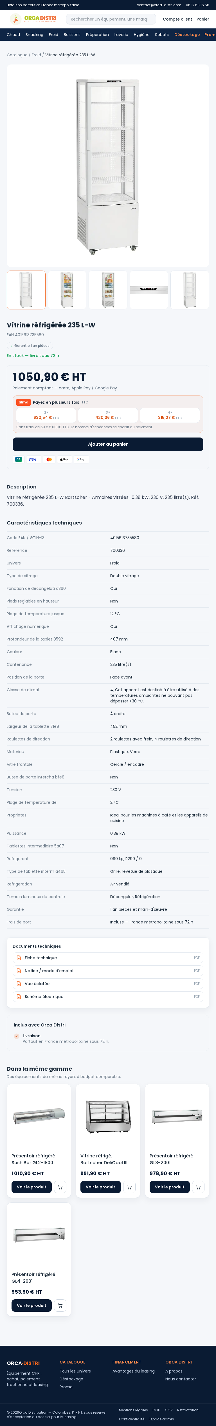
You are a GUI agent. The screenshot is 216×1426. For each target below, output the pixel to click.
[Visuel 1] (26, 290)
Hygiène (142, 34)
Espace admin (161, 1419)
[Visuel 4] (149, 290)
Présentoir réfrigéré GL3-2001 (171, 1159)
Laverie (121, 34)
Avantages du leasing (133, 1371)
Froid (53, 34)
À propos (174, 1371)
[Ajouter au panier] (60, 1187)
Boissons (72, 34)
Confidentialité (131, 1419)
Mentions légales (133, 1410)
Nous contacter (180, 1379)
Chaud (13, 34)
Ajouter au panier (108, 444)
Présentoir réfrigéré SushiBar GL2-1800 (33, 1159)
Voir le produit (31, 1187)
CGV (169, 1410)
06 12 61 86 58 (197, 5)
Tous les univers (75, 1371)
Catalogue (17, 55)
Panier (203, 19)
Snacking (34, 34)
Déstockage (187, 34)
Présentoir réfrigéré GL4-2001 (33, 1277)
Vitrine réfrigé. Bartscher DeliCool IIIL (104, 1159)
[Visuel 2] (67, 290)
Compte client (177, 19)
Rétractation (188, 1410)
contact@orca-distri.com (159, 5)
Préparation (97, 34)
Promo (66, 1387)
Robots (162, 34)
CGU (156, 1410)
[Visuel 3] (108, 290)
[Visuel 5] (189, 290)
